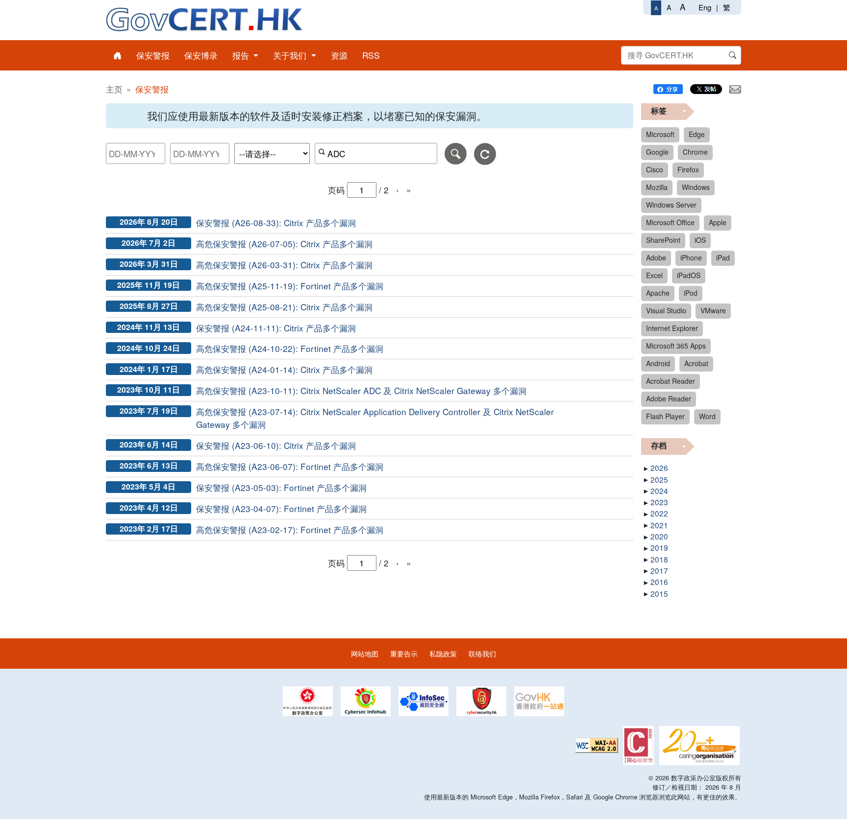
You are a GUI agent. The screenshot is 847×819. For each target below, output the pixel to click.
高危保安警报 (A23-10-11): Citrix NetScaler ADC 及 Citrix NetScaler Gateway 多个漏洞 (361, 390)
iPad (723, 257)
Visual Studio (666, 310)
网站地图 (364, 653)
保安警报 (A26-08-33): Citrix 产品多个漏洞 (276, 222)
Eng (704, 7)
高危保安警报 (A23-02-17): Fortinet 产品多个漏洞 (289, 529)
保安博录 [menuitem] (201, 55)
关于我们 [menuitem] (291, 55)
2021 (659, 524)
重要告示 (404, 653)
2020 (659, 536)
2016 (659, 581)
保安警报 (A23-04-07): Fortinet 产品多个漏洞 (281, 508)
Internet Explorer (672, 328)
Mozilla (657, 187)
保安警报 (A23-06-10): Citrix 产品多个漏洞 (276, 445)
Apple (717, 222)
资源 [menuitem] (339, 55)
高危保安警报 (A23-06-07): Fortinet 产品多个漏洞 (289, 466)
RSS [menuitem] (371, 55)
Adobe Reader (668, 398)
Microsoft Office (670, 222)
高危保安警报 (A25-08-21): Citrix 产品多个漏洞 (284, 307)
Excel (654, 275)
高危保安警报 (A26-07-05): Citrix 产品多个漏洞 (284, 243)
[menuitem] (117, 55)
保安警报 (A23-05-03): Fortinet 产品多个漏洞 (281, 487)
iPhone (691, 257)
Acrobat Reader (670, 381)
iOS (700, 240)
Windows (696, 187)
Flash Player (665, 416)
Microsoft (660, 134)
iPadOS (688, 275)
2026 (659, 467)
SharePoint (663, 240)
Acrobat (696, 363)
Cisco (654, 169)
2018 (659, 559)
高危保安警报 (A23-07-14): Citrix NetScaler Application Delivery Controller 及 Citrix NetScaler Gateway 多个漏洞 (375, 417)
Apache (658, 293)
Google (657, 152)
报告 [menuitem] (241, 55)
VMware (713, 310)
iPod (691, 293)
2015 (659, 593)
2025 (659, 479)
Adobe (656, 257)
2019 (659, 547)
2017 (659, 570)
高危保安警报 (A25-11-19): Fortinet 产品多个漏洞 (289, 286)
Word (707, 416)
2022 (659, 513)
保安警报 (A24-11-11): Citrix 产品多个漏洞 (276, 328)
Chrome (695, 152)
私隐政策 (443, 653)
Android (658, 363)
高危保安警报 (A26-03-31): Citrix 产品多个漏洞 (284, 264)
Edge (697, 134)
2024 (659, 490)
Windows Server (671, 205)
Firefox (688, 169)
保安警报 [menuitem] (153, 55)
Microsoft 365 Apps (676, 346)
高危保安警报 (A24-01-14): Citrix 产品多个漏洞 (284, 369)
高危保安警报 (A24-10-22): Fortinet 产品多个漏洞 (289, 348)
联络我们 (482, 653)
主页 (114, 89)
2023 (659, 501)
